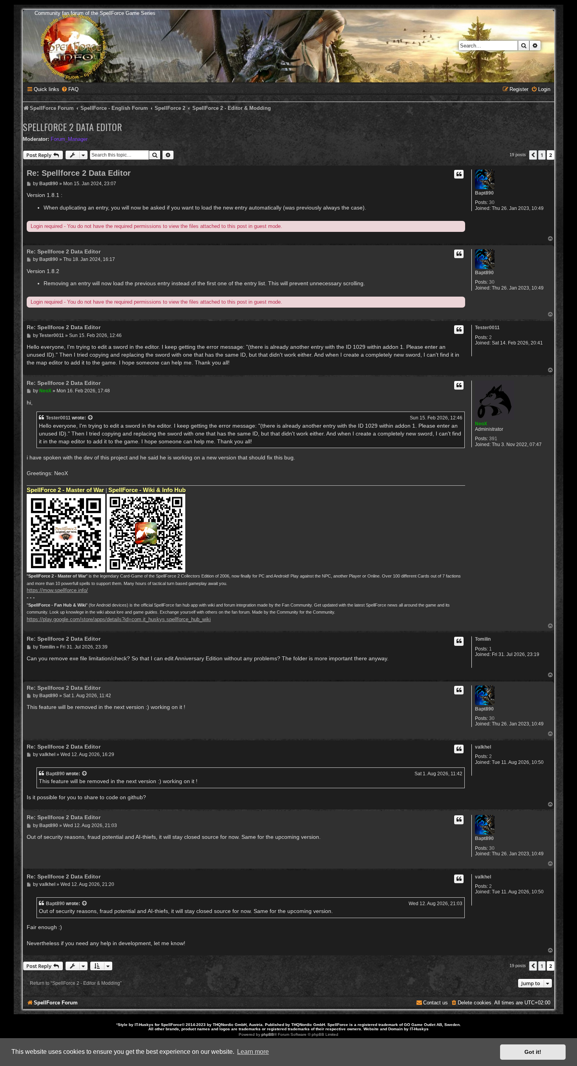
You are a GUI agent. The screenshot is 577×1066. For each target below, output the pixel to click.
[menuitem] (70, 89)
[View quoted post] (90, 418)
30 (492, 202)
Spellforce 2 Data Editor (72, 127)
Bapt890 (484, 193)
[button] (533, 155)
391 (493, 438)
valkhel (483, 747)
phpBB (267, 1034)
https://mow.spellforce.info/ (57, 590)
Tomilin (483, 639)
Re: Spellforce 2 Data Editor (79, 173)
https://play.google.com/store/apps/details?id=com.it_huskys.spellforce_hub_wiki (119, 619)
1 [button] (541, 155)
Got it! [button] (532, 1052)
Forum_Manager (69, 139)
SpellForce (171, 1024)
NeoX (481, 423)
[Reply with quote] (459, 174)
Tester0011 (487, 327)
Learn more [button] (253, 1051)
